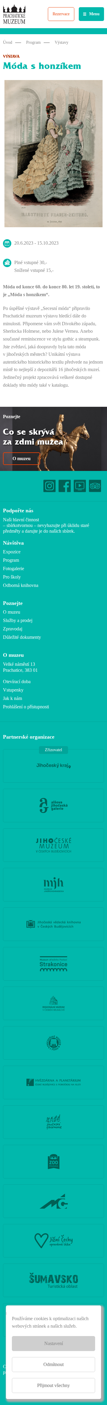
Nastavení (53, 1343)
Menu (94, 14)
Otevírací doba (17, 681)
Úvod (7, 42)
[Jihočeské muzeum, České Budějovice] (53, 845)
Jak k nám (12, 698)
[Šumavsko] (53, 1280)
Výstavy (61, 42)
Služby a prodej (17, 620)
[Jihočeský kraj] (53, 766)
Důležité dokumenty (22, 637)
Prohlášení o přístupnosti (26, 706)
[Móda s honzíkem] (53, 155)
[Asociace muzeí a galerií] (53, 1201)
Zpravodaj (12, 628)
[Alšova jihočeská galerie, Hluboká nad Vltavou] (53, 805)
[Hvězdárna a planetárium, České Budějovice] (53, 1082)
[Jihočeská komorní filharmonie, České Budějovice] (53, 1122)
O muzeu (21, 458)
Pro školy (12, 576)
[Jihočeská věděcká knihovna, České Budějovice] (53, 924)
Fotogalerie (13, 568)
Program (33, 42)
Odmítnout (53, 1364)
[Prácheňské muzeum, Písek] (53, 1043)
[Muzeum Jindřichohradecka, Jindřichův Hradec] (53, 884)
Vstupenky (13, 689)
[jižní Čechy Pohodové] (53, 1241)
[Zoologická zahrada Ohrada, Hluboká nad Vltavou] (53, 1161)
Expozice (12, 551)
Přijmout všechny (53, 1385)
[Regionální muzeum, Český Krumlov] (53, 1003)
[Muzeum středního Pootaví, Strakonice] (53, 964)
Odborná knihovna (20, 585)
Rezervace (61, 14)
